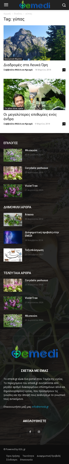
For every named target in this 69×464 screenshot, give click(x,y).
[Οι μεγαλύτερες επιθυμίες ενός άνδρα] (34, 94)
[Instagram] (38, 431)
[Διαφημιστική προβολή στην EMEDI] (13, 237)
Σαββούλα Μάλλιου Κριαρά (18, 69)
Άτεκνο (29, 214)
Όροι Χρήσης (13, 455)
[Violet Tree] (13, 190)
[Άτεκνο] (13, 219)
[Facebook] (30, 431)
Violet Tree (31, 185)
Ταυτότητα (28, 455)
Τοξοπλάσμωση (34, 250)
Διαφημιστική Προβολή (49, 455)
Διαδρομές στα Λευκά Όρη (26, 65)
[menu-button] (6, 5)
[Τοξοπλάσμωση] (13, 255)
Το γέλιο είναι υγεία (14, 108)
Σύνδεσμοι (11, 459)
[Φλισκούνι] (13, 155)
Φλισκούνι (31, 150)
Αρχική (7, 13)
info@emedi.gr (40, 406)
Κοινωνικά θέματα (13, 59)
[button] (64, 5)
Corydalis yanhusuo (36, 168)
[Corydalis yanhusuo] (13, 173)
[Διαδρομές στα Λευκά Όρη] (34, 42)
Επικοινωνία (26, 459)
